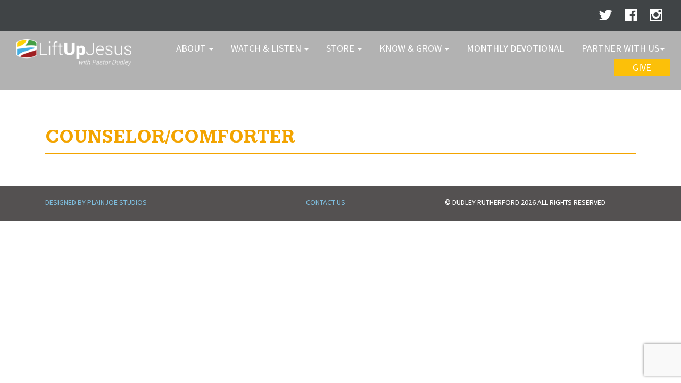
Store (341, 48)
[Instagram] (656, 17)
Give (642, 67)
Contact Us (325, 202)
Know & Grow (411, 48)
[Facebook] (631, 17)
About (192, 48)
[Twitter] (605, 17)
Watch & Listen (267, 48)
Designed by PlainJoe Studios (96, 202)
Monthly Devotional (515, 48)
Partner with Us (620, 48)
